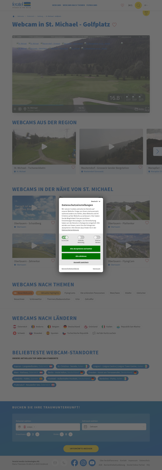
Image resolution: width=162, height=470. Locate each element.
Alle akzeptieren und (81, 249)
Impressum (96, 269)
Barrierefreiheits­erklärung (70, 269)
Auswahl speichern (81, 262)
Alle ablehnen (81, 256)
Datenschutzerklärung (70, 230)
